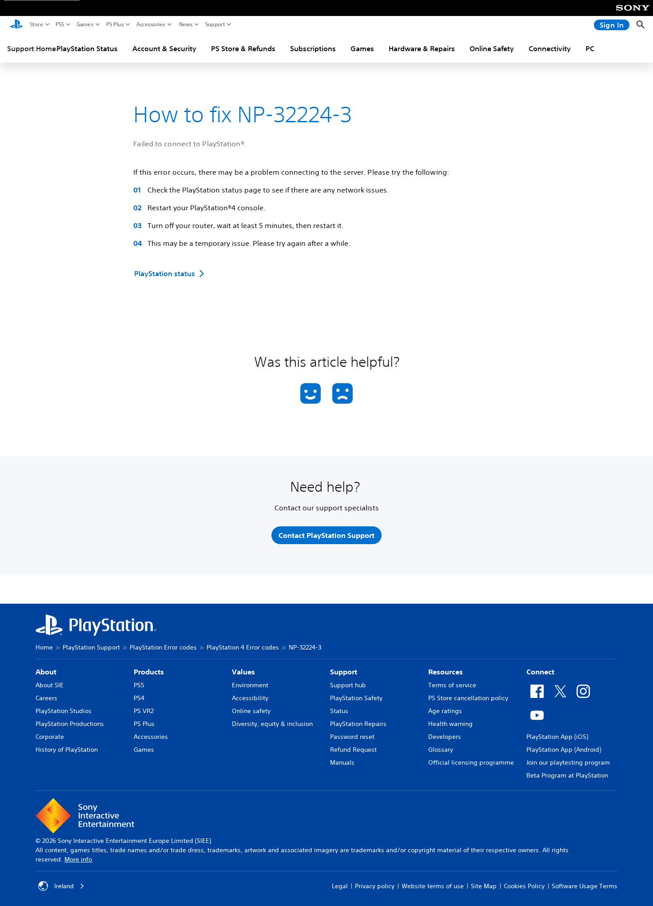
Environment (250, 685)
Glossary (440, 750)
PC (589, 48)
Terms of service (452, 685)
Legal (340, 886)
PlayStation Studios (64, 711)
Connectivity (550, 48)
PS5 (60, 24)
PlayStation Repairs (358, 724)
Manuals (342, 762)
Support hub (348, 685)
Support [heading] (343, 671)
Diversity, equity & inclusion (272, 724)
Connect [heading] (540, 671)
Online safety (251, 711)
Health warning (450, 724)
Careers (46, 698)
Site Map (484, 886)
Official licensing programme (471, 762)
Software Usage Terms (584, 886)
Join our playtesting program (568, 762)
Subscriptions (313, 48)
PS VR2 (144, 711)
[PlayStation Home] (16, 24)
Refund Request (353, 750)
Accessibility (250, 698)
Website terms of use (433, 886)
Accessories (150, 24)
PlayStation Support (91, 647)
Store (36, 24)
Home (44, 647)
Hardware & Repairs (422, 48)
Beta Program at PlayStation (567, 775)
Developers (444, 737)
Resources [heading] (445, 671)
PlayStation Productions (70, 724)
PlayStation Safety (356, 698)
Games (85, 24)
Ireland (64, 886)
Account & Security (164, 48)
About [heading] (46, 671)
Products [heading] (149, 671)
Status (339, 711)
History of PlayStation (67, 750)
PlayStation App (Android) (563, 750)
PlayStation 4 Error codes (243, 647)
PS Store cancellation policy (468, 698)
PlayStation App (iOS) (557, 737)
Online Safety (492, 48)
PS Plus (115, 24)
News (186, 24)
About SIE (50, 685)
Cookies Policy (524, 886)
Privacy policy (374, 886)
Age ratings (445, 711)
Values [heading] (243, 671)
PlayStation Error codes (163, 647)
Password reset (352, 737)
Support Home (31, 48)
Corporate (50, 737)
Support (215, 24)
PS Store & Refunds (243, 48)
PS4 (139, 698)
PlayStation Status (87, 48)
